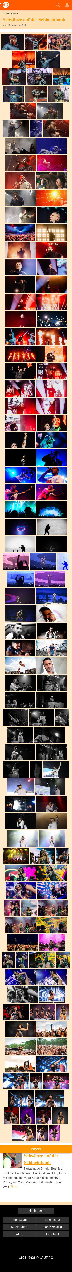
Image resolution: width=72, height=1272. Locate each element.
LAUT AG (46, 1257)
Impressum (19, 1219)
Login (67, 5)
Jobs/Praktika (53, 1227)
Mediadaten (19, 1227)
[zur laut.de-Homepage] (5, 5)
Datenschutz (52, 1219)
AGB (19, 1234)
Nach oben (36, 1210)
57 (16, 1187)
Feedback (53, 1234)
